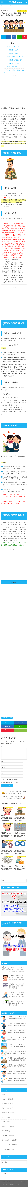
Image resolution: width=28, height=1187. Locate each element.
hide (15, 43)
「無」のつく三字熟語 (7, 717)
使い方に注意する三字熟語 (9, 1140)
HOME (3, 1181)
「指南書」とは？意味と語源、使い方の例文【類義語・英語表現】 (16, 986)
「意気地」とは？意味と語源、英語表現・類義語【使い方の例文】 (16, 1072)
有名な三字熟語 (6, 1121)
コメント (3, 746)
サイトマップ (16, 1181)
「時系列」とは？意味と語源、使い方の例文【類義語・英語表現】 (16, 1079)
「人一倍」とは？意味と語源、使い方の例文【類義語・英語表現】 (16, 1031)
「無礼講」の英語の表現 (13, 60)
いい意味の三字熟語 (7, 1103)
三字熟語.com (14, 1)
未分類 (3, 1094)
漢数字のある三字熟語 (8, 1112)
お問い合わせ (23, 1181)
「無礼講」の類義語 (12, 63)
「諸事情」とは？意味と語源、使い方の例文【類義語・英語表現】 (16, 977)
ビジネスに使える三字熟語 (9, 1144)
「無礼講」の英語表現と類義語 (13, 56)
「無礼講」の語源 (11, 53)
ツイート (3, 1173)
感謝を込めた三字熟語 (8, 1126)
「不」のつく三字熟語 (8, 1135)
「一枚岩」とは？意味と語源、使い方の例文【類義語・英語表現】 (16, 1045)
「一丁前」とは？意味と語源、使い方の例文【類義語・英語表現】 (16, 1024)
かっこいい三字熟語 (7, 1099)
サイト (3, 773)
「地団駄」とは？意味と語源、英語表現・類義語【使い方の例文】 (16, 1066)
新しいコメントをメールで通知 (10, 779)
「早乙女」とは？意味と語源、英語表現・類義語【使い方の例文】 (16, 1038)
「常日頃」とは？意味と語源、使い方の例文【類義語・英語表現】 (16, 1003)
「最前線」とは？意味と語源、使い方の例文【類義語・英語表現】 (16, 969)
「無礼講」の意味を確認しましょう (14, 71)
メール (3, 767)
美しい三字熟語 (6, 1117)
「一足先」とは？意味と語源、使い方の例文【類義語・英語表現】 (16, 994)
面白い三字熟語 (6, 1131)
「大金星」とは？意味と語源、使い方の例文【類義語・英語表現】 (16, 1059)
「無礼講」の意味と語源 (11, 46)
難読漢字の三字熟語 (7, 1108)
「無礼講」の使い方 (10, 67)
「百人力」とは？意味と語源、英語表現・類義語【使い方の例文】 (16, 1052)
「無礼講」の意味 (11, 50)
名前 (2, 761)
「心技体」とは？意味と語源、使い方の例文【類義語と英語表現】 (16, 1017)
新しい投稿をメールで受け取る (10, 782)
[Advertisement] (14, 91)
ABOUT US (9, 1181)
